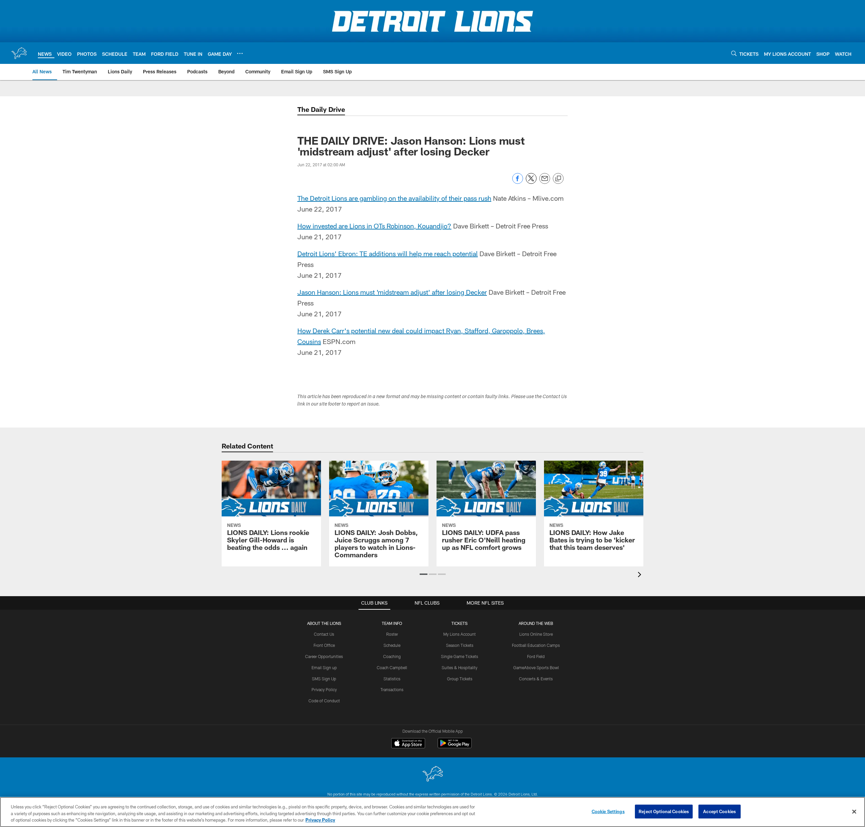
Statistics (392, 678)
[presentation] (640, 575)
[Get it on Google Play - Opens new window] (454, 746)
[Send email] (544, 182)
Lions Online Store (536, 634)
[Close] (854, 811)
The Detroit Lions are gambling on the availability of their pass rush (394, 198)
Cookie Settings (608, 811)
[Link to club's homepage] (19, 53)
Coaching (392, 656)
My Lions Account (459, 634)
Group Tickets (459, 678)
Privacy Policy (324, 689)
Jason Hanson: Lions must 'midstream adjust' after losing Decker (392, 292)
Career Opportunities (324, 656)
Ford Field (536, 656)
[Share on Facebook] (517, 182)
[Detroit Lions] (432, 774)
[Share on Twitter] (531, 182)
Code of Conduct (324, 700)
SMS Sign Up (324, 678)
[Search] (734, 53)
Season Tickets (459, 645)
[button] (423, 574)
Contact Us (324, 634)
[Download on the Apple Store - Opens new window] (408, 744)
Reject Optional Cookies (664, 811)
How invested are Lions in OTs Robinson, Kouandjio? (374, 226)
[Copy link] (558, 179)
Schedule (392, 645)
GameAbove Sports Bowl (536, 667)
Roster (392, 634)
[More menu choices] (240, 53)
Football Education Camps (536, 645)
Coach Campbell (392, 667)
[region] (432, 812)
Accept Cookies (719, 811)
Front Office (324, 645)
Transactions (391, 689)
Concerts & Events (536, 678)
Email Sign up (324, 667)
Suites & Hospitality (459, 667)
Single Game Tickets (459, 656)
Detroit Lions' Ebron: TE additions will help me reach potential (387, 253)
